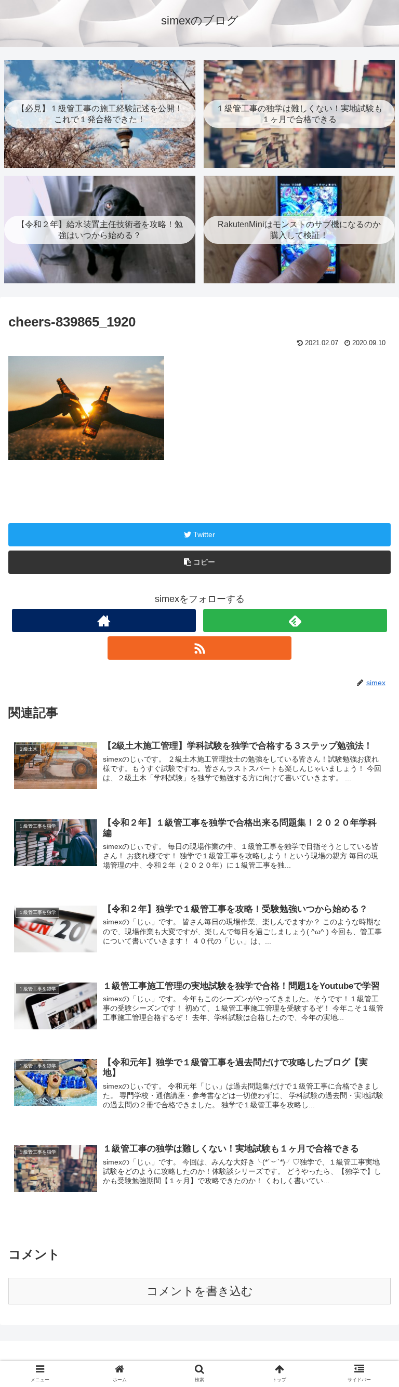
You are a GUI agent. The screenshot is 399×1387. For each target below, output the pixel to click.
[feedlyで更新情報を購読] (295, 620)
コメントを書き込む (200, 1291)
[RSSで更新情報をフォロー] (199, 648)
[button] (369, 1038)
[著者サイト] (103, 620)
